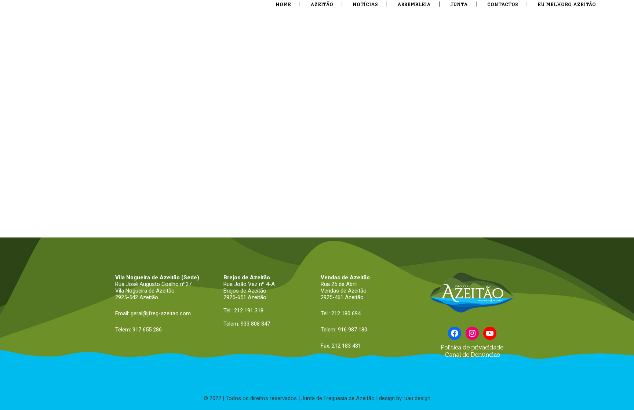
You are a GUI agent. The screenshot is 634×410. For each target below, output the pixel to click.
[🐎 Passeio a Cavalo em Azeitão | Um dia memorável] (530, 264)
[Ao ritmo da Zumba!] (74, 264)
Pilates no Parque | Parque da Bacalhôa (186, 352)
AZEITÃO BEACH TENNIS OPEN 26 (293, 163)
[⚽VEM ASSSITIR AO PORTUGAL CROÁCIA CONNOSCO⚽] (416, 75)
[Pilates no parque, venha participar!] (302, 264)
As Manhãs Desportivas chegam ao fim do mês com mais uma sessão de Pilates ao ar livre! (529, 170)
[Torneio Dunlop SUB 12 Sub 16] (416, 264)
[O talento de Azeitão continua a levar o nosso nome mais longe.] (74, 75)
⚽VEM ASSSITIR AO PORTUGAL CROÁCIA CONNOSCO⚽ (402, 166)
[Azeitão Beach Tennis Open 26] (188, 75)
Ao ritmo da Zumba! (58, 348)
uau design (417, 398)
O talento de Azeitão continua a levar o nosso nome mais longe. (65, 166)
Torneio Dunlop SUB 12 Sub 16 (415, 348)
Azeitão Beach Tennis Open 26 (184, 163)
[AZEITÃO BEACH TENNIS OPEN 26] (302, 75)
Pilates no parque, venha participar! (294, 352)
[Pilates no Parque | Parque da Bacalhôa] (188, 264)
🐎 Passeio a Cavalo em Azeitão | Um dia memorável (527, 352)
